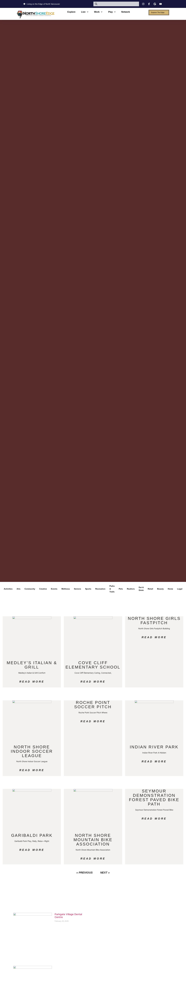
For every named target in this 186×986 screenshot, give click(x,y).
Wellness (65, 589)
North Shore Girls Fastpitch (154, 620)
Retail (150, 589)
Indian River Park (154, 747)
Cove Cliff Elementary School (92, 665)
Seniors (77, 589)
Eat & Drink (141, 588)
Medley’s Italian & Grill (32, 665)
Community (30, 589)
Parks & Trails (112, 589)
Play (110, 12)
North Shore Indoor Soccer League (32, 751)
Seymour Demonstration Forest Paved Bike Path (154, 797)
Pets (121, 589)
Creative (43, 589)
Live (83, 12)
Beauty (160, 589)
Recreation (100, 589)
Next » (105, 872)
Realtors (131, 589)
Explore (71, 12)
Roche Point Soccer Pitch (93, 704)
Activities (8, 589)
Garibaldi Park (32, 835)
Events (54, 589)
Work (97, 12)
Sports (88, 589)
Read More (31, 681)
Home (170, 589)
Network (125, 12)
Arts (18, 589)
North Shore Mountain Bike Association (93, 839)
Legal (179, 589)
